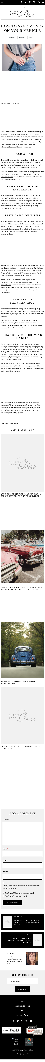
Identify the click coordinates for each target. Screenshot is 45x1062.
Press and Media (22, 1005)
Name (5, 849)
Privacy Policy (22, 1015)
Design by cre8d (22, 1054)
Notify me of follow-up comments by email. (19, 893)
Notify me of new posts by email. (16, 896)
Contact (22, 1010)
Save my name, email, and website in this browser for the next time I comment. (21, 887)
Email (5, 860)
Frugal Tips (14, 423)
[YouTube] (38, 2)
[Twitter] (25, 2)
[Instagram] (34, 2)
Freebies (22, 1001)
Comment (6, 820)
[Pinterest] (29, 2)
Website (5, 872)
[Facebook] (21, 2)
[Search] (43, 2)
